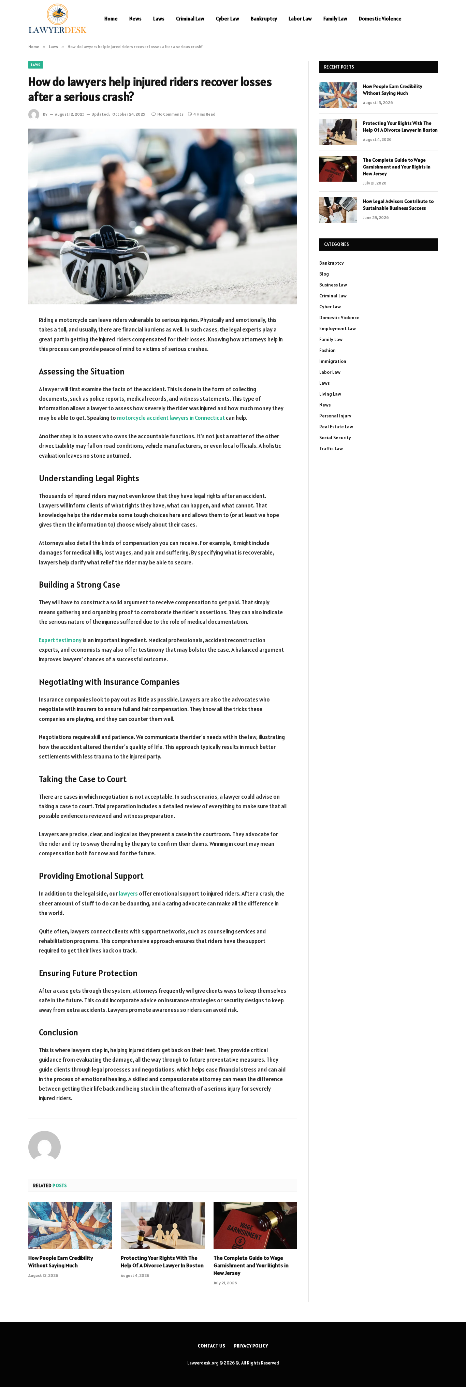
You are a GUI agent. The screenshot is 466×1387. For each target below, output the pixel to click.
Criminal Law (190, 18)
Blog (324, 274)
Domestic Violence (380, 18)
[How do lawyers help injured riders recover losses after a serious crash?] (162, 216)
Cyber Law (227, 18)
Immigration (332, 361)
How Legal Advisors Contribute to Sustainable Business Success (398, 204)
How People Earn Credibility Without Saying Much (60, 1261)
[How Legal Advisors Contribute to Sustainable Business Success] (338, 210)
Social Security (335, 437)
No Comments (170, 114)
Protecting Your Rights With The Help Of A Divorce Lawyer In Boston (162, 1261)
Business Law (333, 285)
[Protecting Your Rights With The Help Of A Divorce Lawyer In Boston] (162, 1225)
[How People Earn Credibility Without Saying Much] (70, 1225)
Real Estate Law (336, 427)
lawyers (128, 893)
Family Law (335, 18)
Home (111, 18)
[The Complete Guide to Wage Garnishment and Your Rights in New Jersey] (255, 1225)
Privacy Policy (251, 1346)
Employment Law (337, 328)
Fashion (327, 350)
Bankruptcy (264, 18)
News (135, 18)
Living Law (330, 394)
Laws (158, 18)
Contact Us (211, 1346)
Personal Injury (335, 416)
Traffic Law (331, 448)
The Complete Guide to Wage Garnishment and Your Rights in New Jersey (251, 1265)
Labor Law (300, 18)
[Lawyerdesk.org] (57, 19)
